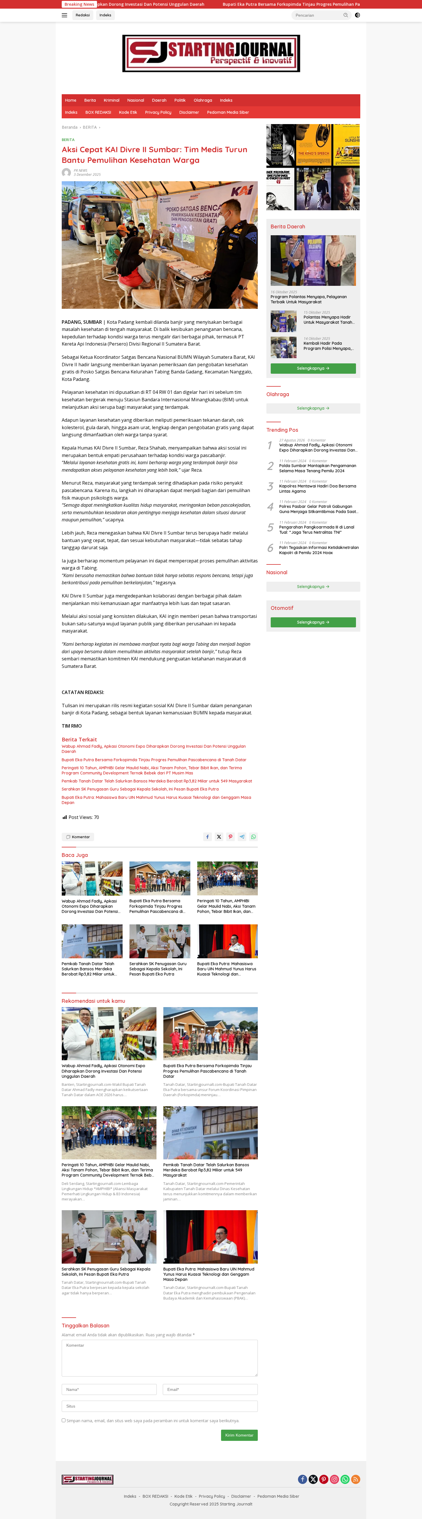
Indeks (105, 15)
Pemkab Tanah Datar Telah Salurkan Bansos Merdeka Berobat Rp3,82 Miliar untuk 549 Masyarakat (157, 781)
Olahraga (203, 100)
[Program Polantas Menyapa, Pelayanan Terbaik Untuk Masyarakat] (313, 260)
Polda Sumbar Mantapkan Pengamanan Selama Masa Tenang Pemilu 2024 (317, 468)
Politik (180, 100)
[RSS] (355, 1480)
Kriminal (111, 100)
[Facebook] (302, 1480)
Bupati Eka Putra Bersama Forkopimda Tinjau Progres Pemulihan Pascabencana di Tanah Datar (235, 4)
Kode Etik (128, 112)
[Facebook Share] (207, 836)
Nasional (135, 100)
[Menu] (65, 15)
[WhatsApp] (345, 1480)
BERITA (68, 139)
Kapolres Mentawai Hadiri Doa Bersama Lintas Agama (317, 488)
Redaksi (83, 15)
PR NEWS (80, 170)
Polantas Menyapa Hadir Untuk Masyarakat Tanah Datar (328, 320)
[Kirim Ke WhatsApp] (253, 836)
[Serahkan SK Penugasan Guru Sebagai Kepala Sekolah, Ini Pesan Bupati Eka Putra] (159, 941)
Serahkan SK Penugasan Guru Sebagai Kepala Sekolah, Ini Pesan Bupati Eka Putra (140, 789)
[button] (346, 15)
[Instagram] (334, 1480)
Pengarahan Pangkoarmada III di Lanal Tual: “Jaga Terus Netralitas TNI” (316, 530)
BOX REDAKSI (98, 112)
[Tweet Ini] (219, 836)
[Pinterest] (323, 1480)
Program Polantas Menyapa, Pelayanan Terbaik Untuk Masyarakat (309, 299)
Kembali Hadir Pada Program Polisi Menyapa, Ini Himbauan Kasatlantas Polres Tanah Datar (328, 346)
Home (70, 100)
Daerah (159, 100)
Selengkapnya (311, 368)
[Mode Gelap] (357, 15)
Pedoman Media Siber (228, 112)
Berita (90, 100)
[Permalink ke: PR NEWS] (66, 172)
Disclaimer (189, 112)
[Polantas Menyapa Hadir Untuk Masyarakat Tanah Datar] (284, 321)
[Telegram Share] (242, 836)
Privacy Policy (158, 112)
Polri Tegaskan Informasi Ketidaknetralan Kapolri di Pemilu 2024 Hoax (319, 550)
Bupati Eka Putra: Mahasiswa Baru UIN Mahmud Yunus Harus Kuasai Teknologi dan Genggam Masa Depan (156, 800)
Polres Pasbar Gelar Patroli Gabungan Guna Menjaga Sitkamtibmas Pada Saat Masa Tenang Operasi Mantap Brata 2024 (319, 509)
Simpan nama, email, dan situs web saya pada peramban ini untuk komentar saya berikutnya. (153, 1420)
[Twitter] (313, 1480)
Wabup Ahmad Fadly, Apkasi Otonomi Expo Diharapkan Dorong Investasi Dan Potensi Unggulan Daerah (154, 749)
